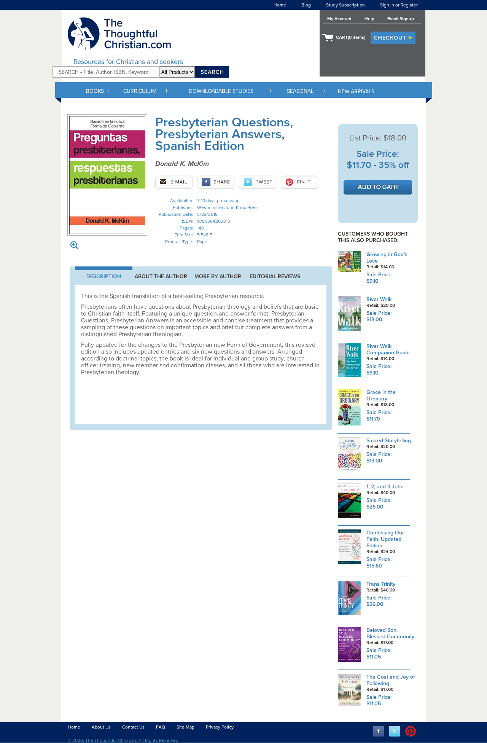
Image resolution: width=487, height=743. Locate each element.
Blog (306, 5)
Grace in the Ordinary (381, 395)
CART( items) (350, 37)
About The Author (161, 276)
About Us (101, 727)
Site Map (185, 727)
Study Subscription (345, 5)
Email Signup (400, 18)
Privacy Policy (220, 727)
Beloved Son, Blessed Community (390, 633)
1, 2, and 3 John (385, 486)
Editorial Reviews (275, 276)
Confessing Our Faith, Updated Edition (385, 539)
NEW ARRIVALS (356, 91)
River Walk (379, 299)
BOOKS (95, 91)
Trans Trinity (380, 584)
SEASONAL (300, 91)
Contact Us (133, 727)
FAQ (160, 727)
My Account (339, 18)
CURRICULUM (139, 91)
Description (103, 276)
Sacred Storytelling (388, 440)
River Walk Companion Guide (388, 349)
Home (280, 5)
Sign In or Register (399, 5)
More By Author (217, 276)
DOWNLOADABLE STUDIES (221, 91)
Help (369, 18)
